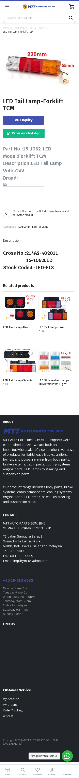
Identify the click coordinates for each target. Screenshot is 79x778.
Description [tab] (11, 240)
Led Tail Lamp (36, 28)
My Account (11, 699)
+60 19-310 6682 (18, 580)
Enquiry (26, 120)
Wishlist (8, 716)
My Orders (10, 705)
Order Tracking (13, 710)
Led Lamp (19, 28)
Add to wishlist (6, 213)
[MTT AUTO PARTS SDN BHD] (39, 6)
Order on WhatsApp (26, 133)
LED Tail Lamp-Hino (16, 327)
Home (6, 28)
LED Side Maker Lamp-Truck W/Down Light (53, 382)
